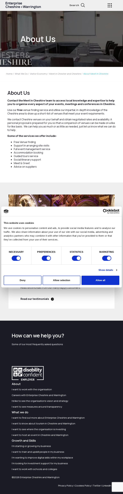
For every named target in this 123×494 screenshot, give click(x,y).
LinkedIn (106, 485)
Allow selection (61, 280)
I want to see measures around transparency (37, 406)
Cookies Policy (83, 485)
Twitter (97, 485)
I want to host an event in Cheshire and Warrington (40, 435)
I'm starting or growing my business (31, 446)
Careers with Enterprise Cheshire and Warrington (39, 395)
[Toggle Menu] (110, 5)
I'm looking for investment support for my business (40, 463)
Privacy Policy (65, 485)
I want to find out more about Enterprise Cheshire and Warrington (48, 417)
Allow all (100, 280)
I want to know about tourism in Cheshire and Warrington (43, 423)
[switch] (46, 258)
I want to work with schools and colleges (34, 469)
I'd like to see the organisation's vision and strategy (40, 401)
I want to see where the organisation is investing (39, 429)
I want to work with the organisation (32, 389)
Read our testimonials (34, 299)
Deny (22, 280)
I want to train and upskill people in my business (38, 452)
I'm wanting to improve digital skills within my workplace (42, 457)
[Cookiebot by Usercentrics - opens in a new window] (105, 211)
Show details (105, 270)
